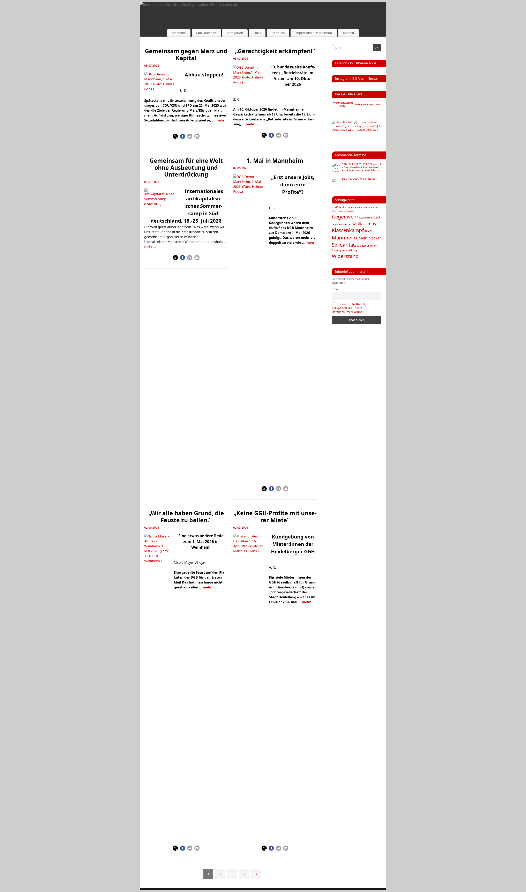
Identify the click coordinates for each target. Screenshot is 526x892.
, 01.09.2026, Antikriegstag (358, 178)
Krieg (368, 231)
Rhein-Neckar (369, 238)
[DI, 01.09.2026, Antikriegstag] (336, 182)
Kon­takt (348, 33)
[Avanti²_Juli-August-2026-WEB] (343, 130)
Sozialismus (362, 245)
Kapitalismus (364, 223)
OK (375, 47)
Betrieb (355, 207)
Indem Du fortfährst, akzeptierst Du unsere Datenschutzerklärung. (349, 308)
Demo (374, 207)
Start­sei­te (179, 33)
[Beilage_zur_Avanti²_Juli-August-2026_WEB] (367, 130)
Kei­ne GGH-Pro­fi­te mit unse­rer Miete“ (275, 516)
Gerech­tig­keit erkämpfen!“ (275, 51)
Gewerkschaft (366, 217)
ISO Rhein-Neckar (341, 224)
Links (257, 33)
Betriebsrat (365, 207)
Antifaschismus (341, 207)
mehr (252, 124)
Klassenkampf (348, 230)
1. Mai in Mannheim (275, 160)
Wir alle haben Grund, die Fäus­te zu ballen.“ (186, 516)
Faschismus (338, 211)
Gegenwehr (345, 216)
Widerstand (345, 256)
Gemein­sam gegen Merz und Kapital (186, 54)
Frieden (350, 211)
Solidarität (343, 244)
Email (335, 289)
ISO (377, 217)
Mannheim (344, 237)
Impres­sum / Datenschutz (313, 33)
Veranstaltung (349, 250)
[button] (175, 136)
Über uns (278, 33)
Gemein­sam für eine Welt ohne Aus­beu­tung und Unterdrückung (186, 167)
